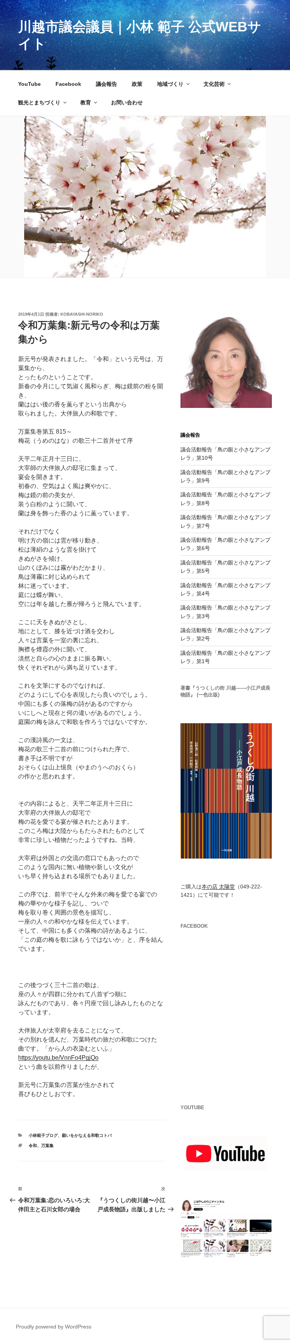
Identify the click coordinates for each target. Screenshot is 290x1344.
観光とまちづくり (39, 102)
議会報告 (106, 84)
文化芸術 (214, 84)
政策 (137, 84)
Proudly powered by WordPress (53, 1327)
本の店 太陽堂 (218, 887)
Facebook (68, 84)
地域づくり (170, 84)
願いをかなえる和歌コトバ (87, 1135)
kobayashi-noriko (81, 314)
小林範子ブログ (43, 1135)
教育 (85, 102)
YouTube (29, 84)
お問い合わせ (127, 102)
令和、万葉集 (41, 1145)
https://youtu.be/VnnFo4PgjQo (58, 1057)
